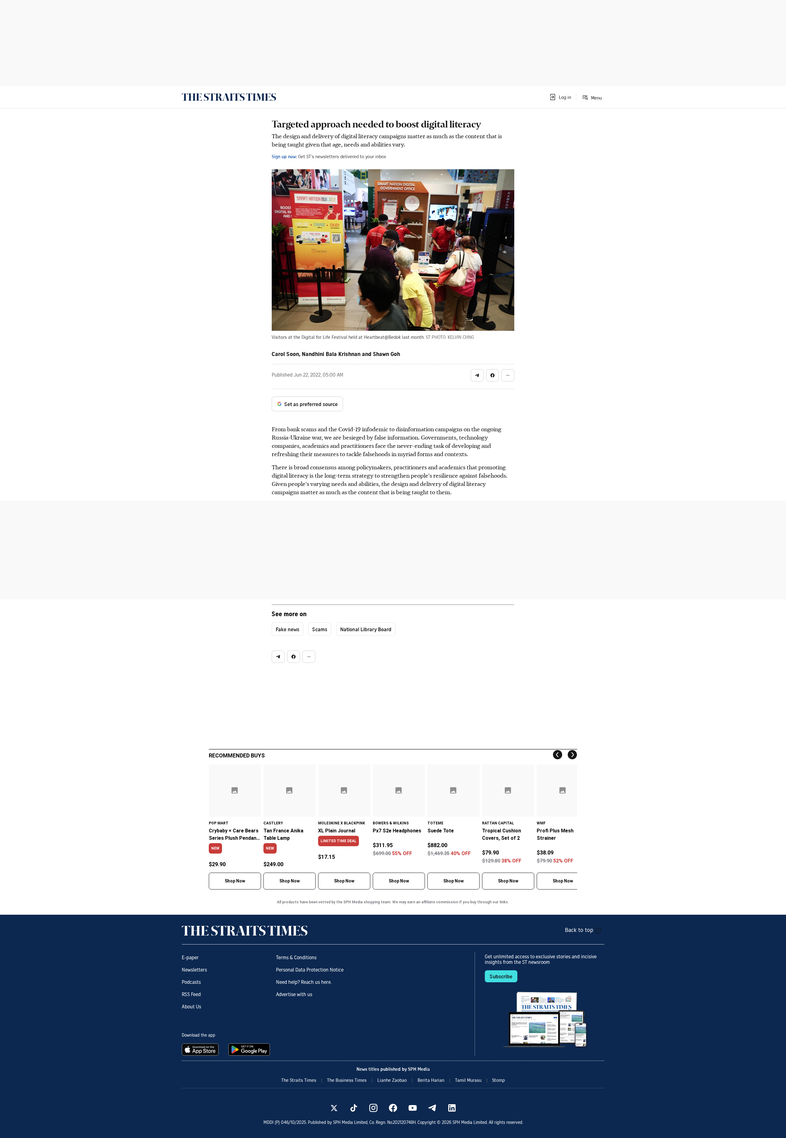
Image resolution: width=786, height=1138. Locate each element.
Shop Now (235, 880)
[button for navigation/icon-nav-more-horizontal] (507, 375)
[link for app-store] (201, 1049)
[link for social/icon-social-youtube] (413, 1108)
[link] (229, 97)
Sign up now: (284, 156)
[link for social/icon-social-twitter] (334, 1108)
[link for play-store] (249, 1049)
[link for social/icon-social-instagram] (373, 1108)
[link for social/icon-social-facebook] (393, 1108)
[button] (560, 97)
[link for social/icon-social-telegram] (432, 1108)
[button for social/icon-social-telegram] (477, 375)
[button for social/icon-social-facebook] (492, 375)
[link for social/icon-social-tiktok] (354, 1108)
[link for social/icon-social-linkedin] (452, 1108)
